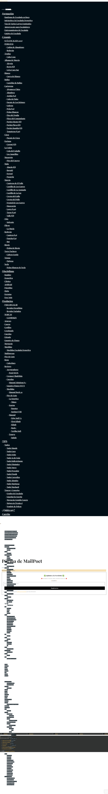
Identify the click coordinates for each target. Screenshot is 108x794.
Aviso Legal (4, 743)
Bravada (7, 751)
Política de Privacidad (6, 740)
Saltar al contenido (3, 0)
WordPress (12, 751)
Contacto (4, 745)
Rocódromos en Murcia (6, 748)
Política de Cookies (6, 742)
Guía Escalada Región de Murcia (8, 747)
